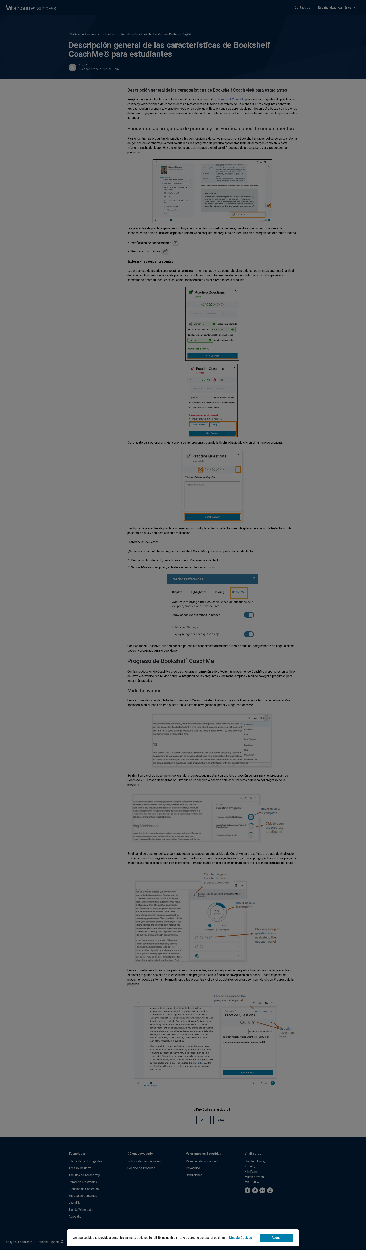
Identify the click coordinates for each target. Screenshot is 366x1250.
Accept (276, 1238)
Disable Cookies (240, 1238)
